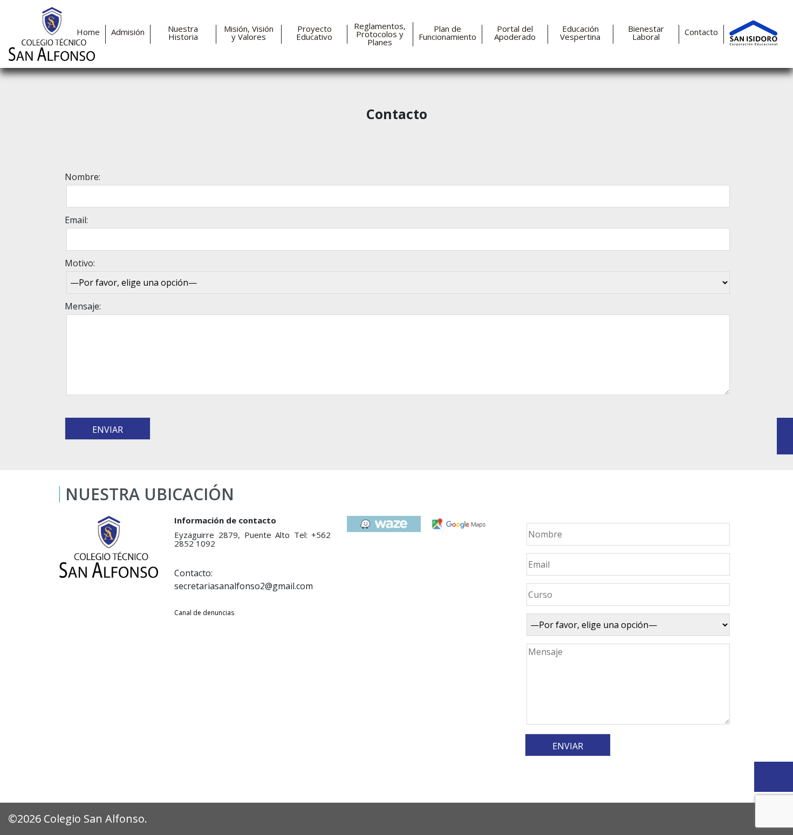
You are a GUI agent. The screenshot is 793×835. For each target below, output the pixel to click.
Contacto (701, 32)
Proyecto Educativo (314, 33)
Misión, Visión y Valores (249, 33)
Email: (76, 220)
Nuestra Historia (183, 33)
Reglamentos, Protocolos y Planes (380, 34)
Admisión (128, 32)
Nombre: (82, 177)
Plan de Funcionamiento (447, 33)
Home (88, 32)
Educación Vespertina (580, 33)
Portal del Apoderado (515, 33)
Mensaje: (83, 306)
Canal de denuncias (204, 612)
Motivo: (80, 263)
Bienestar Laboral (646, 33)
